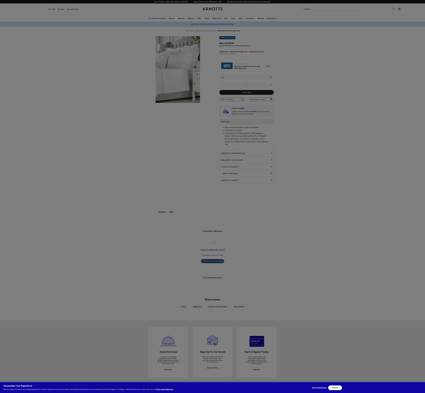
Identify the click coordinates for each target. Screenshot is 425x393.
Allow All (335, 388)
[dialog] (212, 387)
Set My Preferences (319, 388)
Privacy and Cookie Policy (164, 389)
